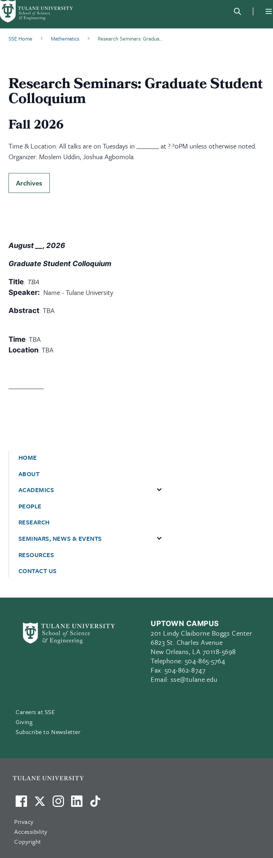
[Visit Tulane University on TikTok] (95, 804)
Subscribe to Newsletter (48, 731)
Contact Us (37, 571)
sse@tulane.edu (194, 679)
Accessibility (31, 831)
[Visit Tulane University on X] (40, 804)
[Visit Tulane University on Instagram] (58, 804)
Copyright (27, 841)
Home (27, 458)
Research (34, 522)
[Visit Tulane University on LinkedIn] (77, 804)
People (30, 506)
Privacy (24, 821)
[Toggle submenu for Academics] (159, 490)
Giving (24, 721)
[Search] (237, 11)
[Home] (37, 11)
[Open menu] (268, 11)
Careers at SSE (35, 711)
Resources (36, 555)
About (29, 474)
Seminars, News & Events (60, 539)
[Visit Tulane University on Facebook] (21, 804)
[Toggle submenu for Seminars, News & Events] (159, 538)
